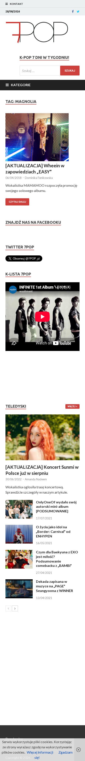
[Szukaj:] (50, 70)
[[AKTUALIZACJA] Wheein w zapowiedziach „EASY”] (42, 137)
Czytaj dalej (17, 201)
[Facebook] (73, 12)
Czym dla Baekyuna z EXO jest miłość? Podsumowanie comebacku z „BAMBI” (57, 559)
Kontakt (16, 3)
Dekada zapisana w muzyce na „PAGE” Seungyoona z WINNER (54, 586)
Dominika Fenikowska (39, 178)
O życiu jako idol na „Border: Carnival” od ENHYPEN (53, 531)
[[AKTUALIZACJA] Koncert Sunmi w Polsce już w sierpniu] (42, 437)
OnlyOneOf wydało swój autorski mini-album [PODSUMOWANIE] (56, 506)
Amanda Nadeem (36, 479)
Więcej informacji (40, 752)
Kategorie (21, 85)
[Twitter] (78, 12)
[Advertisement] (18, 377)
